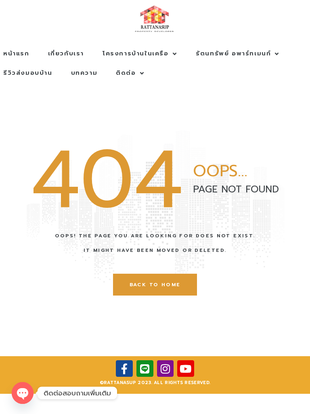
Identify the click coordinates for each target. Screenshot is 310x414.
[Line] (144, 368)
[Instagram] (165, 368)
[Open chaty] (23, 393)
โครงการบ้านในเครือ (136, 53)
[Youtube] (185, 368)
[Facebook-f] (124, 368)
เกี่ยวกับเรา (66, 53)
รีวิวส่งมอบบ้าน (27, 72)
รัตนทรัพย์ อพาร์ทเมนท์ (233, 53)
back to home (155, 284)
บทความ (84, 72)
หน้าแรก (16, 53)
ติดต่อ (126, 72)
